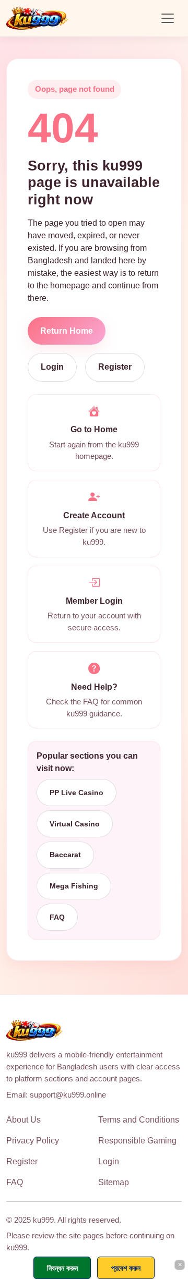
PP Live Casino (76, 792)
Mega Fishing (74, 886)
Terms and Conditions (138, 1119)
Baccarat (65, 854)
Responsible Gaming (137, 1140)
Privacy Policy (32, 1140)
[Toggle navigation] (168, 18)
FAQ (57, 917)
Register (115, 366)
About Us (23, 1119)
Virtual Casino (75, 824)
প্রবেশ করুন (125, 1268)
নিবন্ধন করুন (62, 1268)
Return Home (66, 330)
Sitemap (113, 1182)
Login (52, 366)
